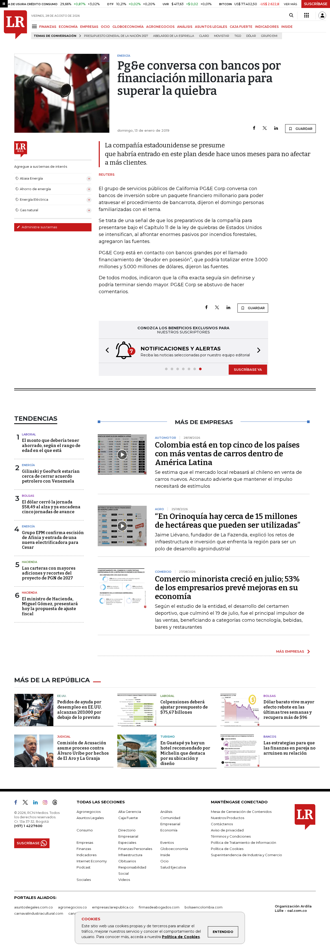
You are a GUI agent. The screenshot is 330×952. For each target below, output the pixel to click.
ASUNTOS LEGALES (211, 27)
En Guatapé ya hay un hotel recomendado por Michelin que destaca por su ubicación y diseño (185, 753)
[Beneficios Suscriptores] (306, 15)
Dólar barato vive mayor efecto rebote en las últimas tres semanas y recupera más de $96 (288, 710)
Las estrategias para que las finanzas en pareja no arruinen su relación (289, 748)
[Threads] (57, 803)
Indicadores (86, 855)
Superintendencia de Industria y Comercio (246, 855)
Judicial (63, 736)
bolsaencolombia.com (203, 907)
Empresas (85, 842)
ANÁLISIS (184, 27)
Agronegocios (89, 812)
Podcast (83, 867)
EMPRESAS (89, 27)
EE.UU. (62, 696)
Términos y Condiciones (231, 836)
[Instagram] (47, 803)
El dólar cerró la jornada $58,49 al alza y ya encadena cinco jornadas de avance (51, 507)
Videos (124, 880)
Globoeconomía (174, 849)
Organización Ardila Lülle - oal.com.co (293, 908)
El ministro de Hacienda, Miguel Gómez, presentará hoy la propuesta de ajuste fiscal (50, 606)
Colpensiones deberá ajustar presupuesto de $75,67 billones (184, 707)
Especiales (127, 842)
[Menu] (35, 26)
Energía (28, 465)
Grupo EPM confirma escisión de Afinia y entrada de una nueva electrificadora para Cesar (53, 540)
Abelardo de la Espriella (173, 36)
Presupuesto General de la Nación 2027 (116, 36)
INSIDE (287, 27)
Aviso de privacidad (227, 830)
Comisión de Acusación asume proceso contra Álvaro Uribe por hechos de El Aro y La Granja (83, 750)
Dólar (251, 36)
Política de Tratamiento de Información (243, 842)
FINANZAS (47, 27)
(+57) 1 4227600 (28, 826)
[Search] (291, 15)
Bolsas (28, 496)
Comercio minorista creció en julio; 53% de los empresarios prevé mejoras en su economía (227, 587)
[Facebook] (254, 128)
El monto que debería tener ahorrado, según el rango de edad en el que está (51, 445)
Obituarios (127, 861)
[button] (106, 351)
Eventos (167, 842)
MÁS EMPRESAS (290, 651)
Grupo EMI (269, 36)
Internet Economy (92, 861)
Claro (204, 36)
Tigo (237, 36)
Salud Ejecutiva (173, 867)
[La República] (15, 24)
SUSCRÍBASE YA (248, 369)
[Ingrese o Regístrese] (322, 15)
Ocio (164, 861)
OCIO (105, 27)
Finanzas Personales (135, 849)
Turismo (167, 736)
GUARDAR (303, 129)
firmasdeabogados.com (159, 907)
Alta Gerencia (129, 812)
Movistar (221, 36)
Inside (165, 855)
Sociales (84, 880)
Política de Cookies (181, 936)
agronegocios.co (72, 907)
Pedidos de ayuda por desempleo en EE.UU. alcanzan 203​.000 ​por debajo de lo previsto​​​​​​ (79, 710)
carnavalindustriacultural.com (38, 913)
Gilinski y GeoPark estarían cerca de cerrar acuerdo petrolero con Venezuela (51, 476)
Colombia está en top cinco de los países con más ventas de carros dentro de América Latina (227, 453)
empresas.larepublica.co (113, 907)
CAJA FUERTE (241, 27)
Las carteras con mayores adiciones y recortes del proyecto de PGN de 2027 (49, 573)
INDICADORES (267, 27)
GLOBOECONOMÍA (128, 27)
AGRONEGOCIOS (160, 27)
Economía (168, 830)
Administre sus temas (39, 227)
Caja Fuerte (128, 818)
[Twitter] (264, 128)
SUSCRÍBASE (315, 4)
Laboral (29, 434)
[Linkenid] (37, 803)
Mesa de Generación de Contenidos (241, 812)
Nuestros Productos (227, 818)
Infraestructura (130, 855)
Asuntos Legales (90, 818)
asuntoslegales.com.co (33, 907)
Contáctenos (222, 824)
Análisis (166, 812)
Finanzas (84, 849)
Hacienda (29, 562)
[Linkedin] (276, 128)
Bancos (269, 736)
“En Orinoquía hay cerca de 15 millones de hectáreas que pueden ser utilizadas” (227, 521)
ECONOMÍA (68, 27)
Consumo (85, 830)
